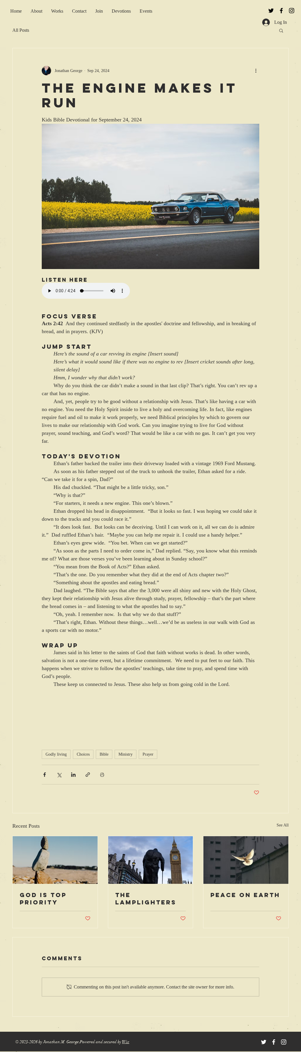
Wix (125, 1041)
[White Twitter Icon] (263, 1042)
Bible (104, 754)
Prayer (148, 754)
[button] (99, 11)
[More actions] (255, 70)
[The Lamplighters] (150, 860)
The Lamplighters (145, 898)
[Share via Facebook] (44, 774)
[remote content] (93, 291)
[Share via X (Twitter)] (59, 774)
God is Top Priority (43, 898)
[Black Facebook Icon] (281, 10)
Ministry (125, 754)
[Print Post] (102, 774)
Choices (83, 754)
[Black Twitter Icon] (271, 10)
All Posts (20, 30)
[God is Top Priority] (55, 860)
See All (283, 825)
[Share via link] (88, 774)
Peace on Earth (245, 895)
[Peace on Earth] (245, 860)
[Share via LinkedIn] (73, 774)
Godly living (56, 754)
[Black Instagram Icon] (291, 10)
